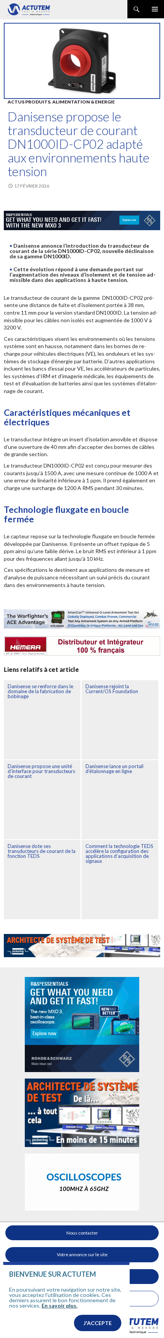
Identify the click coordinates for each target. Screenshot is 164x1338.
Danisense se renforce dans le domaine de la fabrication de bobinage (40, 691)
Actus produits (29, 102)
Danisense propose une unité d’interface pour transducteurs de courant (41, 771)
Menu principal (155, 9)
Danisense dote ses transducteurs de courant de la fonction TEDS (42, 851)
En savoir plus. (59, 1305)
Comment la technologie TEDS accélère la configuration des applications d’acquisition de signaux (119, 853)
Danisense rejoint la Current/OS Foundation (111, 688)
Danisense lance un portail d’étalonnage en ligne (114, 768)
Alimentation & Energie (83, 102)
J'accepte (98, 1323)
